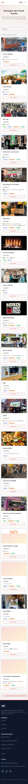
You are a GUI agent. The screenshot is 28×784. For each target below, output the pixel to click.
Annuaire (3, 720)
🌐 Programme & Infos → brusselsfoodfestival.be (13, 766)
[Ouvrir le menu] (25, 2)
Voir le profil (13, 65)
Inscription (3, 724)
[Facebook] (6, 771)
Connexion (3, 728)
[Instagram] (2, 771)
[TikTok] (10, 771)
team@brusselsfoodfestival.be (10, 763)
